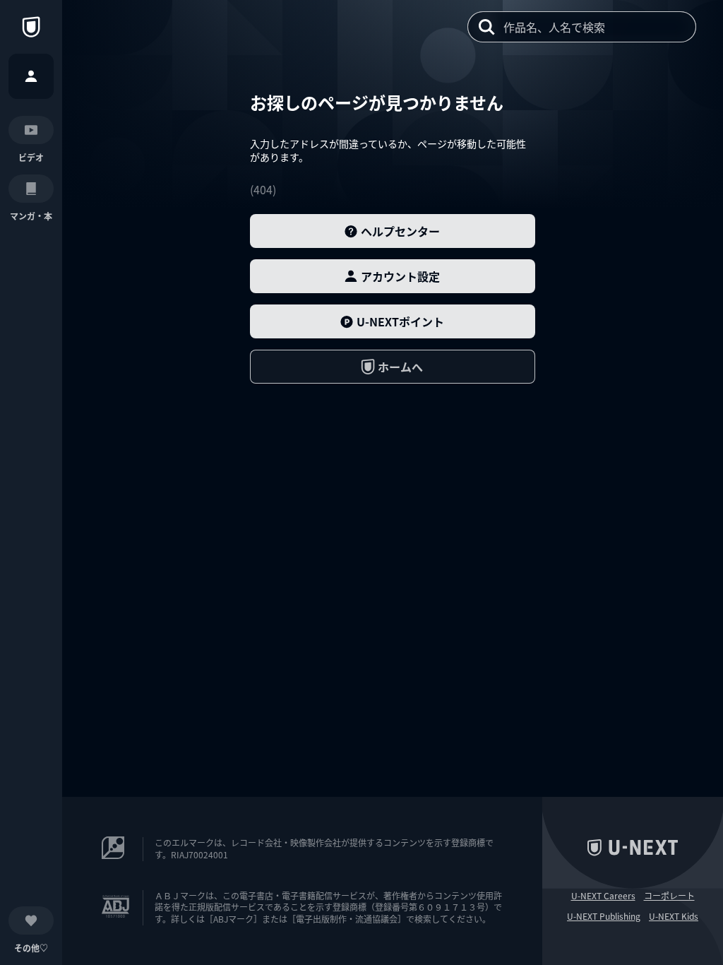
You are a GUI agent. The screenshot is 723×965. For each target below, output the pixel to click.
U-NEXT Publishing (603, 916)
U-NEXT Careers (603, 895)
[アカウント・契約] (31, 76)
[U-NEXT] (31, 27)
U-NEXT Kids (673, 916)
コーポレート (669, 895)
